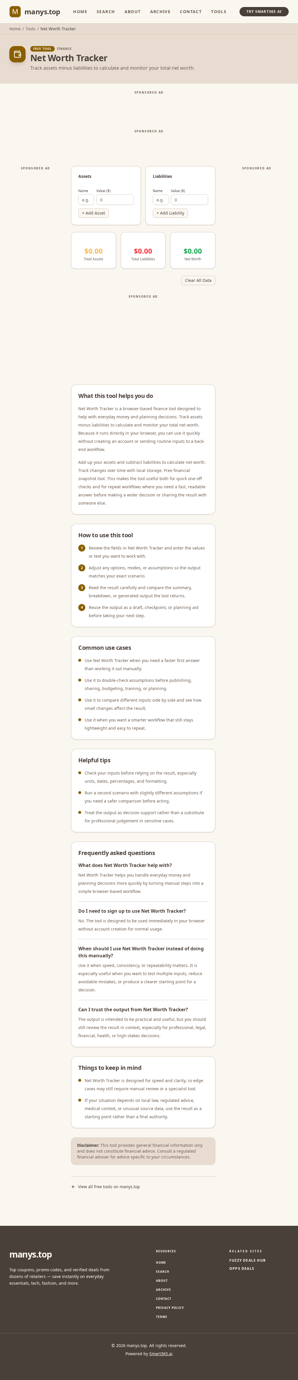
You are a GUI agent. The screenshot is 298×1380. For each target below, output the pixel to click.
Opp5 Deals (241, 1268)
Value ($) (103, 191)
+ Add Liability (170, 213)
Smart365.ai (161, 1353)
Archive (160, 11)
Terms (161, 1317)
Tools (218, 11)
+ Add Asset (93, 213)
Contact (191, 11)
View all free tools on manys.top (109, 1186)
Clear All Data (198, 280)
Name (83, 191)
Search (106, 11)
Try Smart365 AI (264, 11)
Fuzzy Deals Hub (247, 1260)
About (133, 11)
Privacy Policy (170, 1308)
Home (80, 11)
